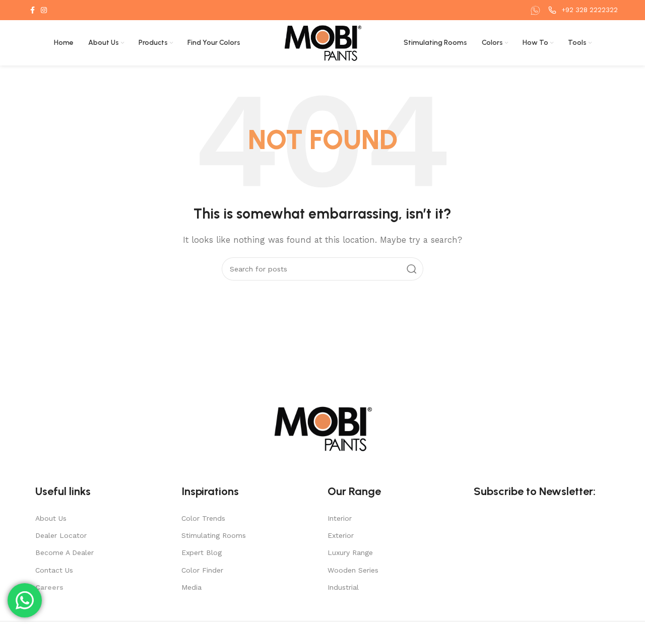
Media (191, 587)
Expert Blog (201, 552)
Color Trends (203, 518)
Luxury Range (350, 552)
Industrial (343, 587)
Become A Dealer (64, 552)
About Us (51, 518)
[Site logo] (323, 42)
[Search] (411, 269)
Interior (340, 518)
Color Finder (202, 570)
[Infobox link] (536, 10)
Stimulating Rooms (213, 535)
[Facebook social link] (32, 10)
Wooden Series (353, 570)
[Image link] (322, 428)
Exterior (341, 535)
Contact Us (54, 570)
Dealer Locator (61, 535)
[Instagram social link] (44, 10)
